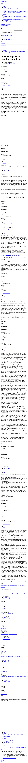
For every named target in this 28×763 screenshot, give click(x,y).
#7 (4, 527)
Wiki (4, 14)
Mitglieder (5, 20)
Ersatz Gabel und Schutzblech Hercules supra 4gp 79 (13, 593)
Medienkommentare (21, 11)
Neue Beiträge (6, 8)
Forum (4, 7)
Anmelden (3, 43)
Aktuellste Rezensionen (8, 19)
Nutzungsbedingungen (8, 740)
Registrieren (3, 45)
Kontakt (5, 738)
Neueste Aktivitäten (16, 12)
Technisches (6, 661)
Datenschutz (6, 741)
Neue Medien (13, 11)
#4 (4, 296)
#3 (4, 233)
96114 (4, 163)
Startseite (5, 6)
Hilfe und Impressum (8, 742)
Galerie (5, 15)
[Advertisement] (14, 131)
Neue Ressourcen (7, 12)
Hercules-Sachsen (7, 223)
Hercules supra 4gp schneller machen (9, 634)
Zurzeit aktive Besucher (8, 21)
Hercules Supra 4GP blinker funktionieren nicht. (11, 656)
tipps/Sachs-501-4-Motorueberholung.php (10, 255)
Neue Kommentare (14, 16)
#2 (4, 174)
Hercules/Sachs (6, 598)
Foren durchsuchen (14, 8)
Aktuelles (5, 10)
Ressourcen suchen (18, 19)
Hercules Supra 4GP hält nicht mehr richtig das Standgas (13, 676)
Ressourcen (6, 17)
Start (4, 743)
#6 (4, 472)
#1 (4, 89)
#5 (4, 350)
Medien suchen (22, 16)
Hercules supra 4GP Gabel (7, 613)
